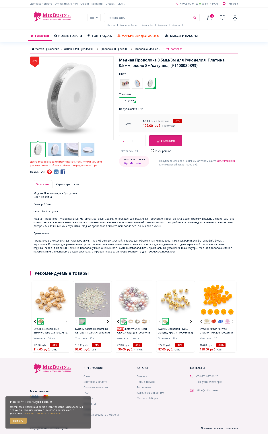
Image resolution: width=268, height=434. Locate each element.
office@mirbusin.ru (207, 390)
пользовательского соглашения (41, 413)
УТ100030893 (174, 49)
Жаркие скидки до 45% (140, 36)
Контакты (97, 3)
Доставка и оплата (41, 3)
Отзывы (110, 3)
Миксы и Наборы (184, 36)
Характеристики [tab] (67, 184)
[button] (233, 3)
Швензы (176, 25)
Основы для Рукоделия (78, 49)
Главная (42, 36)
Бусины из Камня (128, 25)
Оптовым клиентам (66, 3)
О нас (86, 376)
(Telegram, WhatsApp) (209, 381)
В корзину (168, 140)
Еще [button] (120, 3)
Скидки (84, 3)
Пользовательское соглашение (219, 428)
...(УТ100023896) (224, 332)
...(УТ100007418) (141, 332)
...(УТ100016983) (183, 332)
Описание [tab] (43, 184)
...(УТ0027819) (59, 332)
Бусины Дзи (147, 25)
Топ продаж (102, 36)
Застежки (162, 25)
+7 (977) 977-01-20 (188, 3)
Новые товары (70, 36)
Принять (18, 420)
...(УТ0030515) (101, 332)
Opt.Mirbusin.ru (226, 161)
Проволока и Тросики (113, 49)
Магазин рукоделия (47, 49)
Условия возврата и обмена (101, 414)
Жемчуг (111, 25)
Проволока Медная (146, 49)
